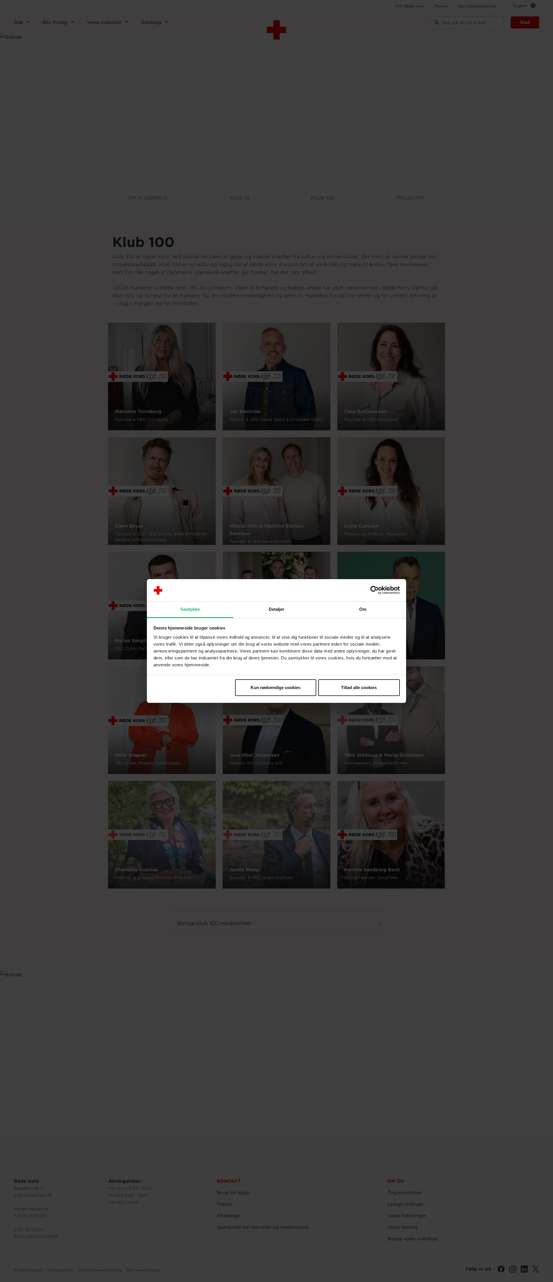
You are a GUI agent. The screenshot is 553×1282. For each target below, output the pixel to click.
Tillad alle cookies (359, 687)
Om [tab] (362, 609)
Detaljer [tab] (277, 609)
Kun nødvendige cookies (275, 687)
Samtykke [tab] (190, 609)
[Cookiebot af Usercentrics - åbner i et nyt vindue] (374, 590)
